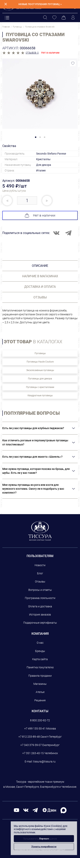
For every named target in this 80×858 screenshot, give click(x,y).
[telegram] (35, 810)
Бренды (40, 651)
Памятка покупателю (40, 667)
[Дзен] (49, 810)
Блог (40, 573)
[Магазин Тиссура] (40, 531)
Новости (40, 565)
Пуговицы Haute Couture (40, 361)
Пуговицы (40, 353)
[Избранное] (54, 17)
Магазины (40, 683)
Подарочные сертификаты (40, 622)
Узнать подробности (44, 846)
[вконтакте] (26, 810)
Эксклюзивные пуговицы (40, 370)
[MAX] (63, 810)
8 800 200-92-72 (40, 720)
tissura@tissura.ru (44, 761)
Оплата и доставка (40, 606)
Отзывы (40, 581)
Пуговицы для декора (40, 378)
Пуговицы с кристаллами (40, 387)
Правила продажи (40, 675)
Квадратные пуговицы (40, 395)
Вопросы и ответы (40, 589)
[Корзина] (63, 17)
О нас (40, 642)
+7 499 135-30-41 (35, 728)
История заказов (40, 614)
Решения (40, 700)
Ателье (40, 692)
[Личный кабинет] (73, 17)
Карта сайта (40, 659)
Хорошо (44, 838)
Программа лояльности (40, 598)
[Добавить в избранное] (73, 63)
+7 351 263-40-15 (33, 753)
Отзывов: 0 (32, 52)
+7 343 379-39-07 (31, 745)
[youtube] (16, 810)
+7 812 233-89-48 (29, 736)
